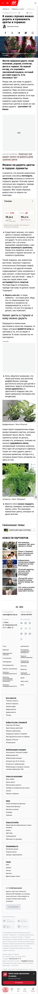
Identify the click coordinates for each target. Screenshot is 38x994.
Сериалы (9, 815)
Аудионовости (11, 712)
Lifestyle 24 (6, 9)
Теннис (8, 870)
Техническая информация (25, 661)
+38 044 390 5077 (26, 615)
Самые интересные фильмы (15, 804)
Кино (8, 801)
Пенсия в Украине (12, 794)
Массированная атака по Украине (18, 737)
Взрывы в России (12, 740)
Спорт (8, 862)
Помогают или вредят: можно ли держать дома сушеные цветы (17, 157)
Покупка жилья (11, 852)
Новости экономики (14, 776)
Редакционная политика (7, 654)
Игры (22, 685)
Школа (8, 830)
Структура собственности (25, 673)
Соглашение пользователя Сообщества (25, 651)
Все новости (11, 698)
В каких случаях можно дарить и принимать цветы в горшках (31, 9)
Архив (22, 678)
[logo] (13, 3)
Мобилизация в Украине (16, 750)
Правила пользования (10, 669)
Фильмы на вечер (12, 809)
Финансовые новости (13, 785)
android (9, 921)
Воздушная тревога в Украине (16, 734)
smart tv (9, 926)
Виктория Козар (12, 26)
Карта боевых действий (14, 728)
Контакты (24, 666)
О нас (4, 646)
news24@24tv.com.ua (10, 615)
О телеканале (7, 658)
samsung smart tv (23, 926)
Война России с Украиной (16, 722)
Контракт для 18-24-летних (15, 761)
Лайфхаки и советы (18, 9)
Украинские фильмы (13, 806)
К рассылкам (13, 907)
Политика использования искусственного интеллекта (8, 679)
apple (23, 921)
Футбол (8, 868)
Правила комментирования (27, 656)
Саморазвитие (11, 836)
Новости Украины (12, 704)
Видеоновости (11, 709)
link (21, 623)
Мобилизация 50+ (12, 755)
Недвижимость (12, 846)
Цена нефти (10, 779)
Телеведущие (7, 661)
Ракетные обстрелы (13, 725)
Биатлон (9, 873)
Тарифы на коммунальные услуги (17, 788)
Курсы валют (10, 782)
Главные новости (12, 701)
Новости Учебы (12, 822)
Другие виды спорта (13, 876)
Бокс (7, 865)
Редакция (6, 650)
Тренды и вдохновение (14, 855)
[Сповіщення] (35, 3)
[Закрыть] (33, 973)
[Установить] (19, 978)
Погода (8, 715)
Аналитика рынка (12, 849)
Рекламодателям (8, 665)
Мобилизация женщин (14, 758)
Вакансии (24, 669)
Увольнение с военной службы (17, 752)
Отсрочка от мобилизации (15, 764)
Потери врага (10, 742)
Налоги (8, 791)
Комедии (9, 812)
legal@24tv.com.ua (27, 961)
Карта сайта (24, 681)
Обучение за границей (14, 839)
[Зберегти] (32, 33)
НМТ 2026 (9, 833)
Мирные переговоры (13, 731)
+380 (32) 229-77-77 (15, 958)
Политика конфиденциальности (10, 673)
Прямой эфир (11, 706)
